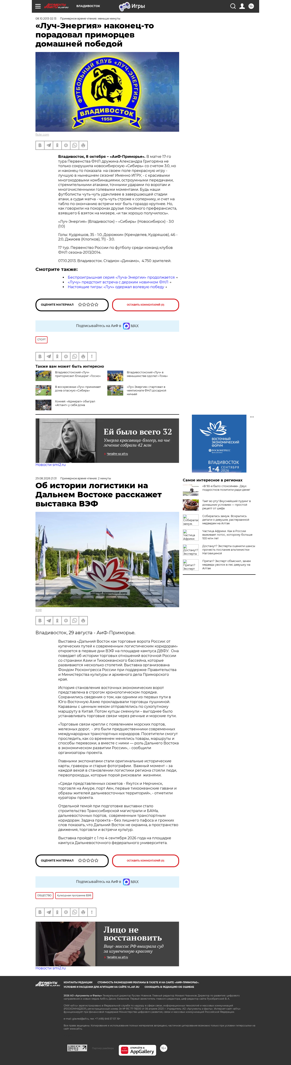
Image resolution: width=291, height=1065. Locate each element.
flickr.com (42, 134)
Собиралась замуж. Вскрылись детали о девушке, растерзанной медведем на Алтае (225, 519)
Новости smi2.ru (50, 465)
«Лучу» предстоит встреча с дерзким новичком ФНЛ (118, 282)
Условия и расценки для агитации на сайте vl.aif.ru (101, 987)
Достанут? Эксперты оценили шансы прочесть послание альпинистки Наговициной (228, 549)
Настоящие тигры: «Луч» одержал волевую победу (116, 287)
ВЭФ (38, 610)
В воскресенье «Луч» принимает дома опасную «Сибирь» (78, 388)
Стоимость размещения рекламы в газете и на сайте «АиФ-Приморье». (148, 982)
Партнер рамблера (103, 1048)
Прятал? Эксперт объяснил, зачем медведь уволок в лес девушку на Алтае (226, 564)
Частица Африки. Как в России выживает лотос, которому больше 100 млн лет (227, 534)
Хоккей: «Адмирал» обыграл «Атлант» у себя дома (75, 403)
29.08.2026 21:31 (46, 478)
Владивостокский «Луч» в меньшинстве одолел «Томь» (147, 374)
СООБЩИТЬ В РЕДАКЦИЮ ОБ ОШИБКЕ (169, 987)
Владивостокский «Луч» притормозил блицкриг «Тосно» (78, 374)
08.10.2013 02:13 (45, 18)
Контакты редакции (78, 982)
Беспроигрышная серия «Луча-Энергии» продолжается (121, 277)
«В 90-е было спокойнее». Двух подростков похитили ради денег (226, 487)
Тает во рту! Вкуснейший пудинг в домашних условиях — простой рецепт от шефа (226, 504)
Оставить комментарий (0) (145, 304)
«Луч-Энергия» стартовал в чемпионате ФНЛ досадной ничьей (146, 390)
